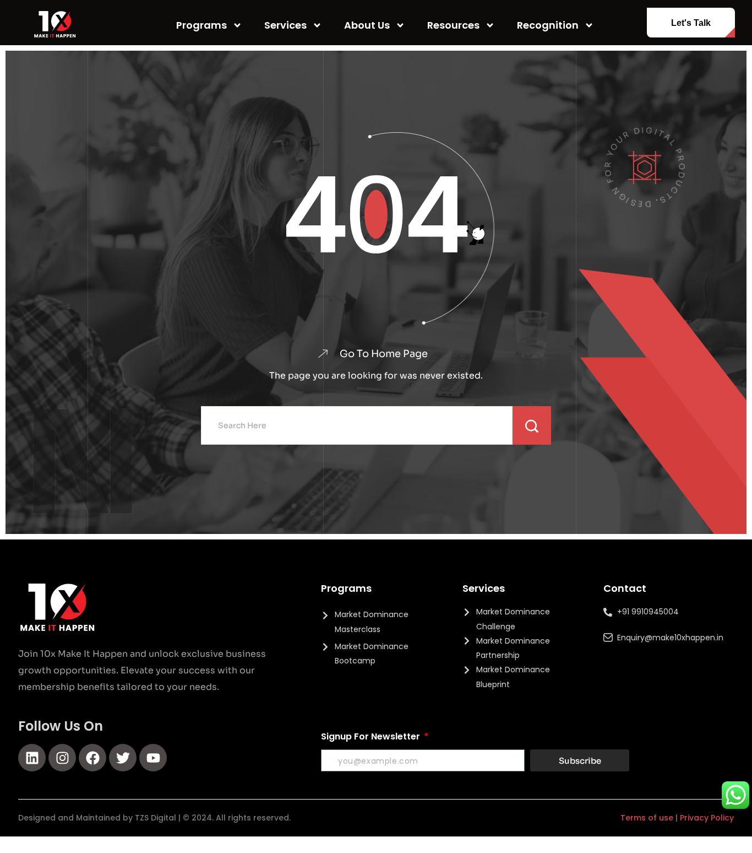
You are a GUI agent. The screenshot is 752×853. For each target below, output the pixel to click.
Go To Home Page (384, 354)
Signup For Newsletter (371, 736)
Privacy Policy (707, 817)
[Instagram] (62, 757)
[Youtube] (153, 757)
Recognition (548, 25)
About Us (367, 25)
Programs (201, 25)
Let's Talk (691, 23)
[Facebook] (92, 757)
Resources (453, 25)
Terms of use (646, 817)
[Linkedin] (32, 757)
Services (285, 25)
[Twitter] (123, 757)
